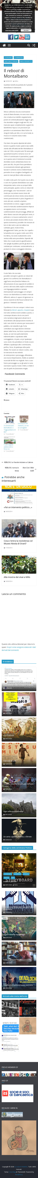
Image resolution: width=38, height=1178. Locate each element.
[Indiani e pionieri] (19, 855)
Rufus (16, 81)
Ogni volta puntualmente (13, 811)
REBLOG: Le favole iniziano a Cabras (18, 462)
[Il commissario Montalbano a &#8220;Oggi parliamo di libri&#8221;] (10, 420)
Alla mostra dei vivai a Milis (17, 577)
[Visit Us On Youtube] (22, 36)
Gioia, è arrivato (9, 960)
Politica (6, 878)
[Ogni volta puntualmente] (19, 805)
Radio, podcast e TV (26, 61)
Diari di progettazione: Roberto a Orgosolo (16, 709)
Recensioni (8, 65)
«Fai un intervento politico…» (18, 507)
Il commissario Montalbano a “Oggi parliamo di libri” (10, 429)
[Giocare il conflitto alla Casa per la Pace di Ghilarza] (19, 903)
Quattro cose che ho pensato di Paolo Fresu (18, 785)
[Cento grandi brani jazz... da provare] (10, 1008)
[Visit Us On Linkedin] (27, 36)
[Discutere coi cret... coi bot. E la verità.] (10, 1043)
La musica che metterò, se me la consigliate (23, 425)
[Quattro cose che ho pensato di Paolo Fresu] (19, 780)
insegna (26, 310)
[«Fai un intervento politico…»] (19, 487)
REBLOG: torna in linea (19, 469)
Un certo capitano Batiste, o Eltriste (17, 837)
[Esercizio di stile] (19, 755)
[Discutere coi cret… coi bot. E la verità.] (19, 679)
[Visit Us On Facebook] (10, 36)
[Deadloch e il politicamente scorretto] (19, 979)
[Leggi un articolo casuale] (33, 45)
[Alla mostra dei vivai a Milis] (19, 557)
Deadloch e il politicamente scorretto (18, 985)
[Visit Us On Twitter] (16, 36)
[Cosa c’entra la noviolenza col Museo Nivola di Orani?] (19, 521)
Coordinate (8, 57)
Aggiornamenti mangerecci (14, 934)
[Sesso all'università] (10, 1025)
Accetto (26, 30)
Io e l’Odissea (8, 735)
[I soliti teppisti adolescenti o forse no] (10, 440)
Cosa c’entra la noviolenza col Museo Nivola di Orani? (18, 542)
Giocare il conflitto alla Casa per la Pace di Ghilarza (19, 908)
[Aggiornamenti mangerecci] (19, 928)
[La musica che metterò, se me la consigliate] (24, 419)
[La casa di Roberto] (19, 1)
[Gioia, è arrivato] (19, 954)
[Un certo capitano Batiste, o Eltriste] (19, 831)
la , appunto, (17, 310)
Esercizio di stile (9, 761)
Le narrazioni (19, 57)
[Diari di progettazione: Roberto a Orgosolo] (19, 704)
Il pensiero (17, 874)
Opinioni (26, 874)
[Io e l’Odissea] (19, 729)
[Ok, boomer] (27, 1008)
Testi (13, 878)
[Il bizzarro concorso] (27, 1025)
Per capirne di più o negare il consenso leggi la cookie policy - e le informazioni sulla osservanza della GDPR (18, 28)
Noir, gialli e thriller (11, 61)
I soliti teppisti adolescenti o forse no (8, 447)
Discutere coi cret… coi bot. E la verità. (18, 685)
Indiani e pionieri (10, 881)
